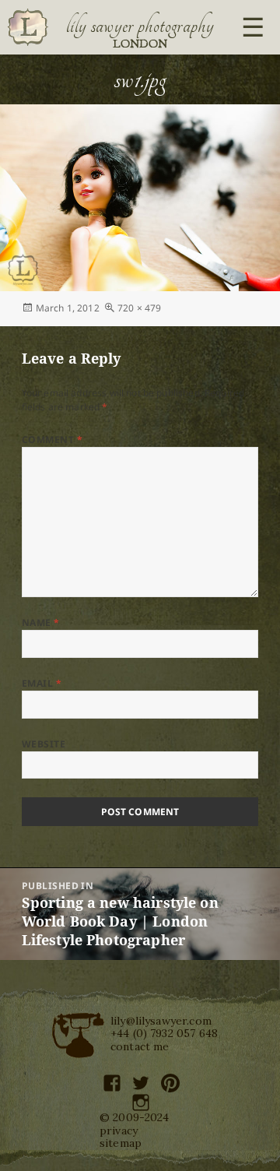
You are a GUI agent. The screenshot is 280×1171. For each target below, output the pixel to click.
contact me (140, 1046)
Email (41, 683)
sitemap (121, 1143)
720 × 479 (139, 308)
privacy (119, 1131)
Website (43, 744)
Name (41, 622)
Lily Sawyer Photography (140, 26)
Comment (52, 439)
